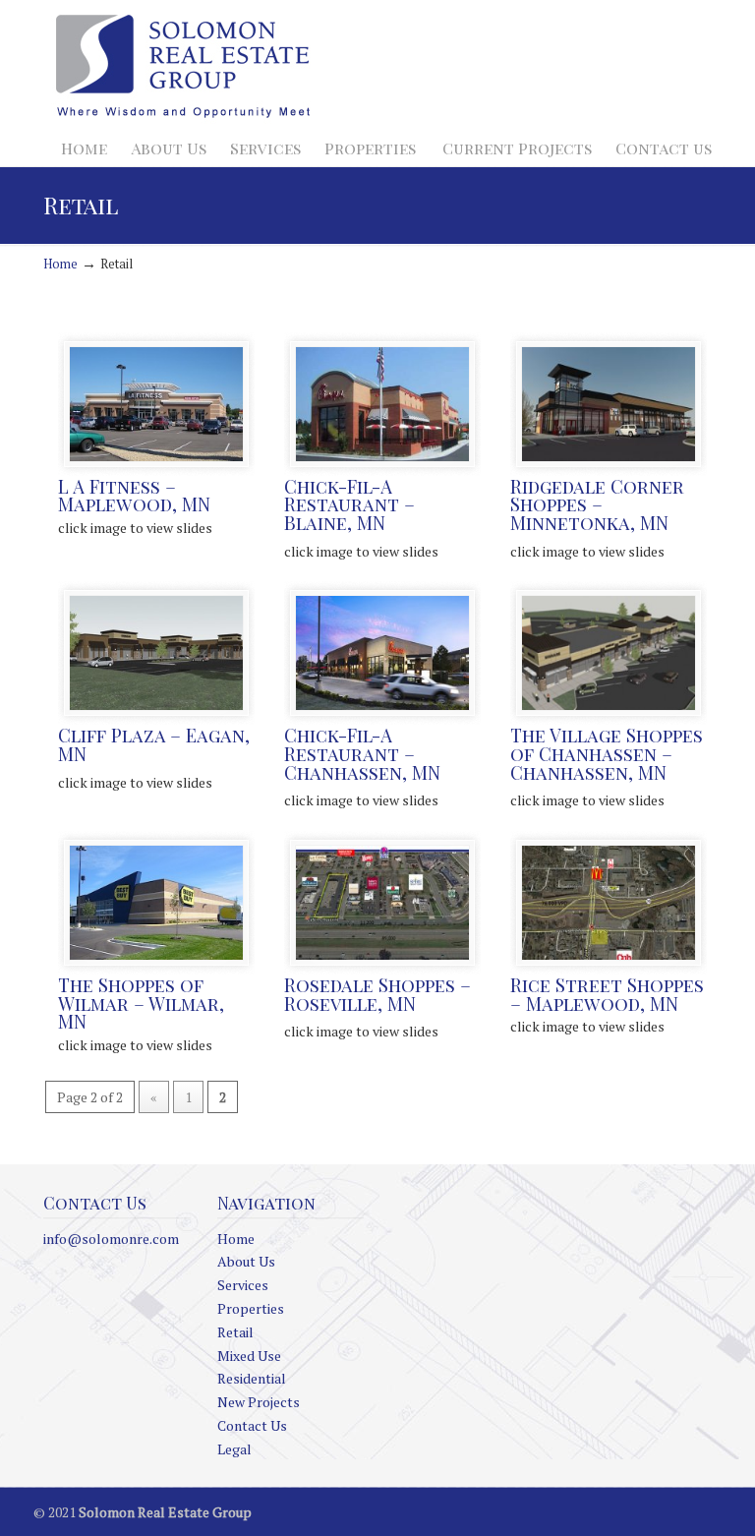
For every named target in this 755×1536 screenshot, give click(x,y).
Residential (251, 1378)
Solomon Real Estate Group (182, 67)
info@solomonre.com (111, 1238)
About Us (246, 1261)
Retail (235, 1332)
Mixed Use (249, 1355)
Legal (234, 1449)
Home (60, 264)
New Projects (258, 1401)
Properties (250, 1308)
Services (242, 1284)
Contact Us (252, 1425)
